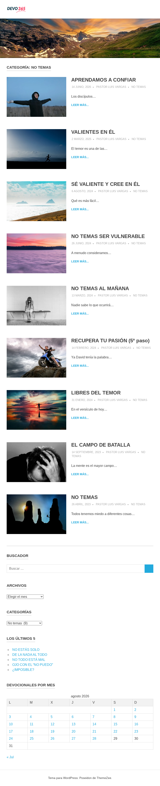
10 (11, 724)
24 (11, 738)
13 (73, 724)
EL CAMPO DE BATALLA (100, 445)
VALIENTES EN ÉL (93, 132)
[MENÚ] (147, 9)
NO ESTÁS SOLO (25, 649)
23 (136, 731)
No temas (138, 86)
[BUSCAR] (149, 568)
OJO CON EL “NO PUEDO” (32, 664)
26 (52, 738)
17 (11, 731)
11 (31, 724)
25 (32, 738)
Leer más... (80, 105)
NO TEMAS (84, 497)
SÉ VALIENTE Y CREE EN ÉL (105, 184)
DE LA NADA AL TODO (29, 654)
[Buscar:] (76, 568)
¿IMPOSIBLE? (23, 669)
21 (94, 731)
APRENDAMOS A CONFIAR (103, 80)
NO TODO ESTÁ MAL (28, 659)
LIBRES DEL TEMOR (96, 393)
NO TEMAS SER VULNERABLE (108, 236)
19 (52, 731)
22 (115, 731)
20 (73, 731)
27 (73, 738)
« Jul (10, 757)
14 (94, 724)
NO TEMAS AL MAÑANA (100, 288)
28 (94, 738)
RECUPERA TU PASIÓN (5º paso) (110, 340)
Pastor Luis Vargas (111, 86)
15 (115, 724)
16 (136, 724)
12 (52, 724)
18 (32, 731)
